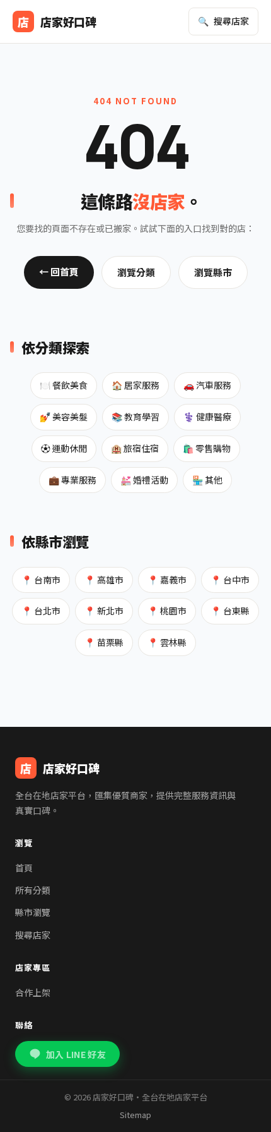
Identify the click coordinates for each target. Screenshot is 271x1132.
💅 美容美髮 (64, 416)
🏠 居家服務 (135, 385)
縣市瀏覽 (32, 912)
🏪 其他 (207, 479)
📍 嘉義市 (167, 579)
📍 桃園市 (167, 610)
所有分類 (32, 890)
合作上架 (32, 992)
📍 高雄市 (104, 579)
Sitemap (135, 1115)
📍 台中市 (230, 579)
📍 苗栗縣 (104, 642)
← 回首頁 (59, 271)
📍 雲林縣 (167, 642)
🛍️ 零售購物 (207, 448)
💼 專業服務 (72, 479)
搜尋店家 (32, 934)
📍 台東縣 (230, 610)
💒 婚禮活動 (144, 479)
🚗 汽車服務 (207, 385)
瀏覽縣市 (213, 272)
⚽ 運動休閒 (64, 448)
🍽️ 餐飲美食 (64, 385)
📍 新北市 (104, 610)
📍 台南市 (41, 579)
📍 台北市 (41, 610)
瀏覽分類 (136, 272)
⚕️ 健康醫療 (207, 416)
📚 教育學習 (135, 416)
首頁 (24, 867)
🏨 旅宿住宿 (135, 448)
